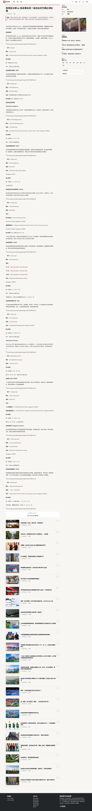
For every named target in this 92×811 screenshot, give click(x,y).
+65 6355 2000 (13, 446)
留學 (74, 62)
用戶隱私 (36, 800)
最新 (14, 1)
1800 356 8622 (14, 270)
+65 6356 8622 (23, 270)
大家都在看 (65, 70)
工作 (84, 62)
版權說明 (36, 801)
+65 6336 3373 (13, 363)
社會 (67, 62)
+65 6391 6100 (13, 321)
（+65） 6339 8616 (14, 490)
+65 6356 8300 (23, 267)
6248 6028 (12, 210)
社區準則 (36, 798)
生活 (68, 9)
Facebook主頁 (10, 800)
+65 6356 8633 (23, 274)
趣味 (81, 62)
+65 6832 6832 (13, 91)
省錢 (63, 65)
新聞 (63, 62)
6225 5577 (12, 166)
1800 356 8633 (14, 274)
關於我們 (36, 805)
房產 (77, 62)
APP (35, 806)
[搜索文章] (83, 2)
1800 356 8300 (14, 267)
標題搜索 (65, 73)
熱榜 (18, 1)
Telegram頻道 (10, 798)
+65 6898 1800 (13, 127)
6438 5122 (12, 399)
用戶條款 (36, 803)
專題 (21, 1)
